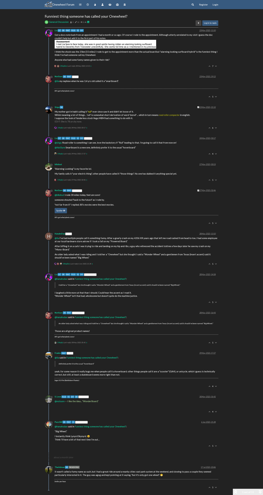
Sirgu (57, 107)
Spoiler (59, 210)
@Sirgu (88, 138)
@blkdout (77, 191)
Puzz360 (58, 422)
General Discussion (59, 22)
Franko (58, 353)
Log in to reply (210, 23)
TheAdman (60, 467)
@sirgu (58, 142)
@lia (57, 81)
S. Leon (58, 396)
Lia (56, 30)
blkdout (58, 164)
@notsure (60, 401)
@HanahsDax (91, 274)
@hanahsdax (61, 278)
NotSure (59, 76)
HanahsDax (60, 233)
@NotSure (60, 147)
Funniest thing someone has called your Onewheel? (100, 278)
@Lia (76, 77)
